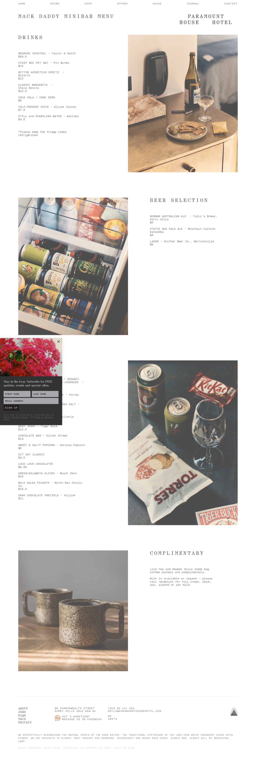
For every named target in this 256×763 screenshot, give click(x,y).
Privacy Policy (20, 417)
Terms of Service (43, 417)
